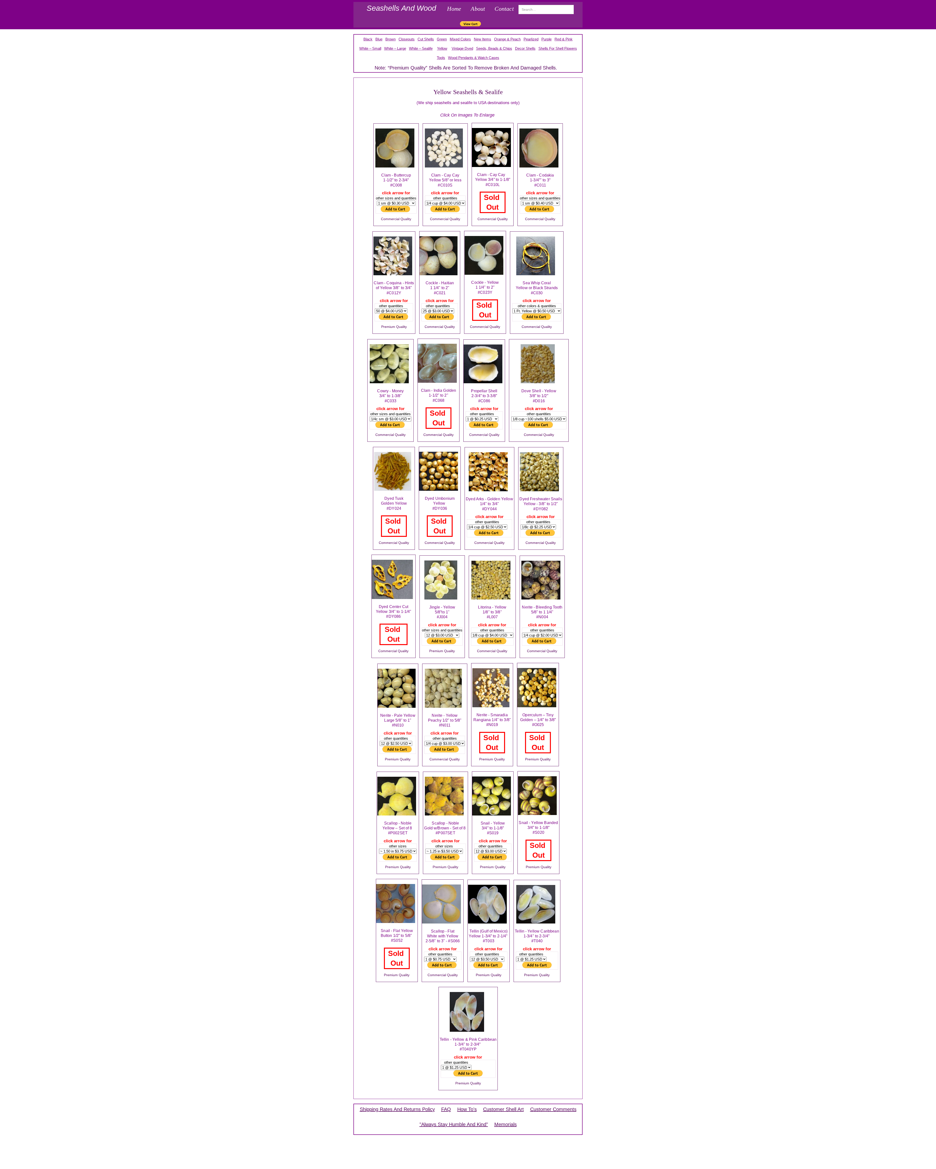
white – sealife (421, 48)
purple (546, 39)
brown (390, 39)
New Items (482, 39)
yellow (442, 48)
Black (367, 39)
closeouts (407, 39)
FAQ (446, 1109)
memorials (505, 1124)
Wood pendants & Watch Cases (473, 58)
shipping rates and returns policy (397, 1109)
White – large (395, 48)
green (442, 39)
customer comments (553, 1109)
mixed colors (460, 39)
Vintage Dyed (462, 48)
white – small (370, 48)
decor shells (525, 48)
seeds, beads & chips (494, 48)
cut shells (426, 39)
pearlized (531, 39)
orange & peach (507, 39)
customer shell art (503, 1109)
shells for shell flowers (557, 48)
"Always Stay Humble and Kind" (453, 1124)
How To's (467, 1109)
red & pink (564, 39)
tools (441, 58)
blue (378, 39)
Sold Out (492, 202)
